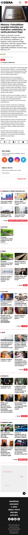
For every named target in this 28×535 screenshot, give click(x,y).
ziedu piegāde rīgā (7, 471)
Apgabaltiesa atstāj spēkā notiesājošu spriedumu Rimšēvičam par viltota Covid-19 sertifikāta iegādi (7, 451)
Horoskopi (14, 504)
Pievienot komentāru (8, 62)
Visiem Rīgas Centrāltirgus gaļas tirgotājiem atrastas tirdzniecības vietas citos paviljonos (21, 362)
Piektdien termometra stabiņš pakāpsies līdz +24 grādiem (7, 240)
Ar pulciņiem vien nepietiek (6, 387)
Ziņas (2, 59)
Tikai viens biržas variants (20, 215)
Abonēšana (14, 501)
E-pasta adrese (5, 173)
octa (21, 476)
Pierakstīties (21, 179)
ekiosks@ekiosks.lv (14, 532)
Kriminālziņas (7, 422)
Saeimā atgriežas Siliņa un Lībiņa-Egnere (20, 317)
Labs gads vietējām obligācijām (6, 202)
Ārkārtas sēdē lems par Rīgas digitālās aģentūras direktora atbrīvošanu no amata (21, 346)
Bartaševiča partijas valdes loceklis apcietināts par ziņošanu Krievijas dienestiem (21, 451)
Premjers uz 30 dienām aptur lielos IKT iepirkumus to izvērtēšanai (6, 318)
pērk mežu (13, 472)
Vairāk (5, 220)
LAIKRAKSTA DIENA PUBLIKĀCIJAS (13, 191)
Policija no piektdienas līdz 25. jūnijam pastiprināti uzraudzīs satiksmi (21, 435)
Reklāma (14, 512)
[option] (14, 14)
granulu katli (7, 485)
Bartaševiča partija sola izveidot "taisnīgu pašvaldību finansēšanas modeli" (21, 406)
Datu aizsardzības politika (14, 529)
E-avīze (14, 507)
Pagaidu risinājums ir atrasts (6, 360)
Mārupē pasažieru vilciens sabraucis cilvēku (20, 263)
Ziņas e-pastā (14, 510)
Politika (5, 291)
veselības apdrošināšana (12, 480)
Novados (5, 376)
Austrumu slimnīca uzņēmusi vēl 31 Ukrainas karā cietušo (6, 279)
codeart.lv (16, 531)
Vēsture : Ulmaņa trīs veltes (20, 203)
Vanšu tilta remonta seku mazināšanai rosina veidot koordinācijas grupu (7, 345)
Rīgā (3, 332)
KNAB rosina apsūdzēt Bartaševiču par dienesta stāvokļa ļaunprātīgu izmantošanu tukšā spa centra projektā (7, 407)
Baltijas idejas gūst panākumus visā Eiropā (21, 278)
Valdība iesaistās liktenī (6, 215)
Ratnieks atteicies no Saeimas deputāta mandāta (6, 303)
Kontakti (14, 515)
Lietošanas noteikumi (14, 527)
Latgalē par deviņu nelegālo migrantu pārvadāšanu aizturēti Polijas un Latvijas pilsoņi (20, 389)
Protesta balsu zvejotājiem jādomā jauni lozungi (21, 303)
